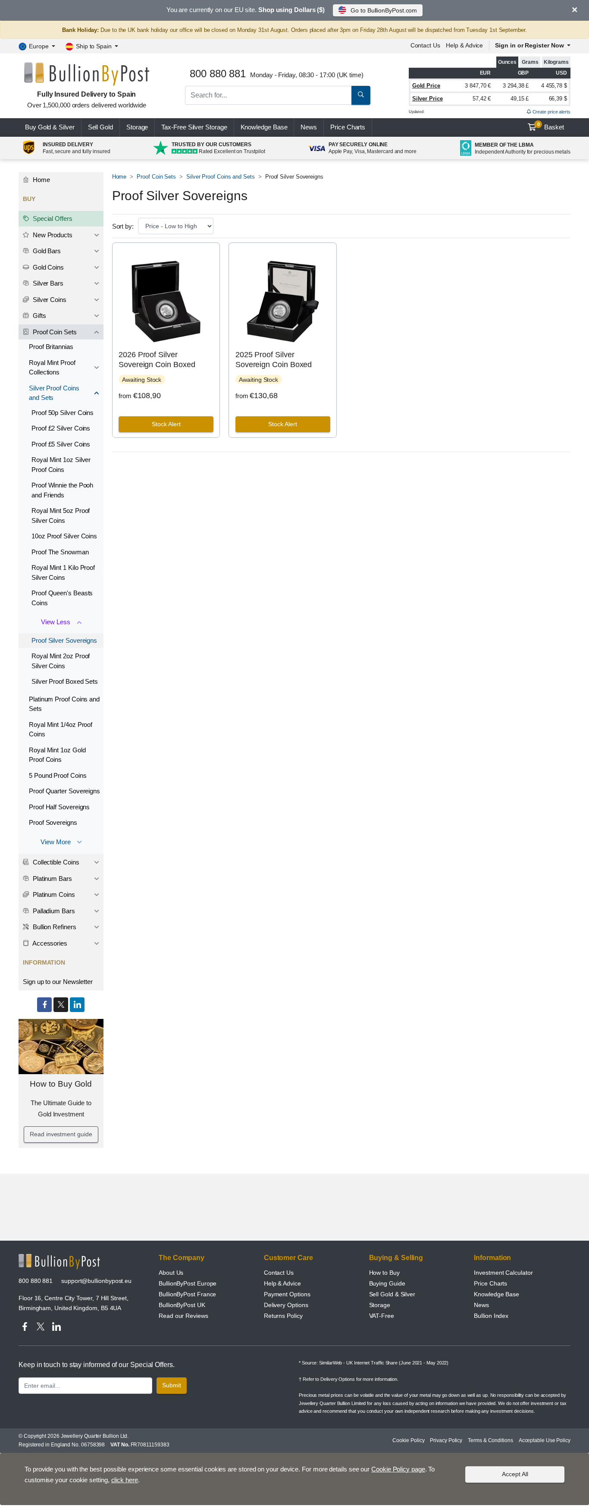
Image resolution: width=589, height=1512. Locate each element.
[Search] (360, 95)
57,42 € (482, 98)
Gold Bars (46, 251)
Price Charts (490, 1283)
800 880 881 (36, 1280)
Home (119, 176)
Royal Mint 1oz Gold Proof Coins (57, 755)
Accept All (515, 1474)
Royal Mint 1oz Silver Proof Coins (61, 464)
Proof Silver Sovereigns (64, 640)
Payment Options (287, 1294)
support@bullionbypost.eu (96, 1280)
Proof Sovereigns (53, 822)
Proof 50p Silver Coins (62, 412)
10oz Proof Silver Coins (64, 536)
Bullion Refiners (53, 926)
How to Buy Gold (61, 1083)
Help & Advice (464, 45)
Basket (550, 126)
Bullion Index (491, 1315)
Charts (347, 127)
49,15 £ (520, 98)
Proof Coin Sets (156, 176)
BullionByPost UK (182, 1304)
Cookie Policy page (398, 1469)
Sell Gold (100, 127)
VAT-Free (381, 1315)
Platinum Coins (53, 894)
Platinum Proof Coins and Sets (64, 704)
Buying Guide (387, 1283)
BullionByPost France (187, 1294)
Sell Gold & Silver (392, 1294)
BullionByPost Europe (187, 1283)
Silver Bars (47, 283)
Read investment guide (61, 1134)
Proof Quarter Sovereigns (64, 791)
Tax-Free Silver (194, 127)
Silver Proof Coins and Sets (220, 176)
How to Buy (384, 1272)
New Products (51, 235)
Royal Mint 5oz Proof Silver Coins (60, 515)
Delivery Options (286, 1304)
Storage (137, 127)
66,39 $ (558, 98)
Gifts (38, 315)
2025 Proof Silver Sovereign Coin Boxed (273, 359)
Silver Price (427, 98)
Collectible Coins (55, 862)
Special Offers (51, 218)
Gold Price (426, 85)
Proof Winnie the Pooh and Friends (62, 490)
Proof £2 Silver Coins (60, 428)
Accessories (49, 943)
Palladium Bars (53, 911)
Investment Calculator (503, 1272)
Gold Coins (47, 267)
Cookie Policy (408, 1440)
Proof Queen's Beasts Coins (62, 598)
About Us (171, 1272)
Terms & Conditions (490, 1440)
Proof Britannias (51, 346)
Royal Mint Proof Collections (52, 367)
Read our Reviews (183, 1315)
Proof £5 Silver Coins (60, 444)
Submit (171, 1385)
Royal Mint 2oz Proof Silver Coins (60, 661)
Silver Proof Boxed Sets (64, 681)
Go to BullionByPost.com (384, 10)
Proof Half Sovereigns (59, 807)
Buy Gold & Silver (50, 127)
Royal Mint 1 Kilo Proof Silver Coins (63, 572)
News (309, 127)
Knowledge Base (264, 127)
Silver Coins (48, 299)
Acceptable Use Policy (544, 1440)
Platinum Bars (51, 878)
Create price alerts (550, 111)
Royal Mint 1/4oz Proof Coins (60, 729)
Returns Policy (283, 1315)
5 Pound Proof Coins (57, 775)
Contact (425, 45)
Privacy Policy (446, 1440)
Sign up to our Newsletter (58, 981)
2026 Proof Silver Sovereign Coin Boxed (157, 359)
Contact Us (279, 1272)
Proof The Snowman (60, 552)
